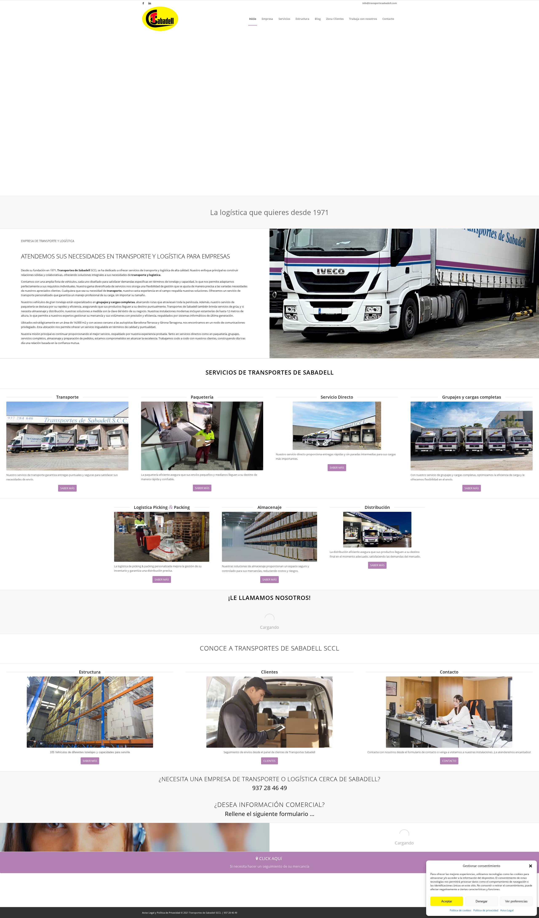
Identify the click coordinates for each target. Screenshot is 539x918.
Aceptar (446, 901)
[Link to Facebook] (143, 3)
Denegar (481, 901)
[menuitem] (252, 19)
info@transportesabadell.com (379, 3)
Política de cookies (460, 910)
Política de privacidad (485, 910)
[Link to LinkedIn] (150, 3)
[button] (530, 866)
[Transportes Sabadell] (160, 19)
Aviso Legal (507, 910)
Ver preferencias (516, 901)
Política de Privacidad (168, 912)
